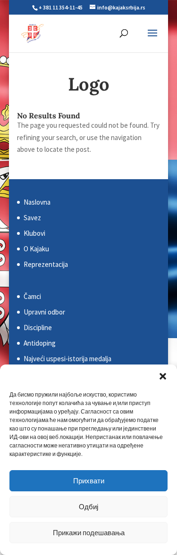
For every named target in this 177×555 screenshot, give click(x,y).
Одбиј (88, 506)
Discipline (38, 327)
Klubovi (34, 233)
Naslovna (37, 202)
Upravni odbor (44, 311)
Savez (32, 217)
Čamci (32, 296)
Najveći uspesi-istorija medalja (67, 358)
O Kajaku (36, 248)
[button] (163, 376)
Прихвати (88, 480)
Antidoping (40, 343)
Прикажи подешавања (89, 532)
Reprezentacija (46, 264)
